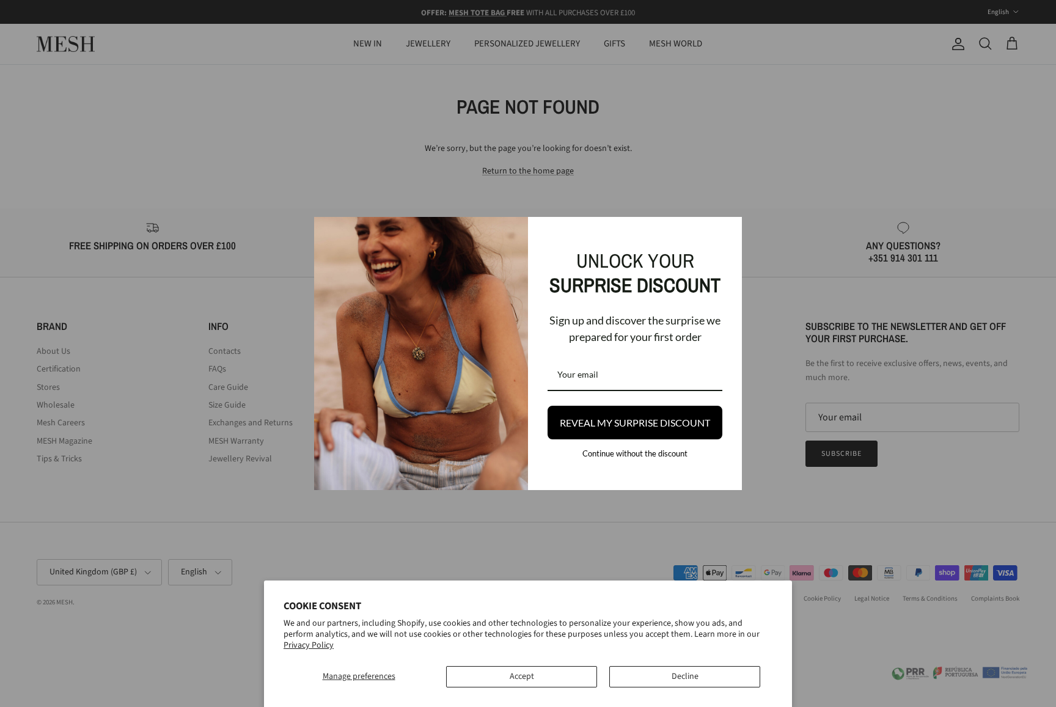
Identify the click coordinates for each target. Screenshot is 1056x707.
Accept (522, 676)
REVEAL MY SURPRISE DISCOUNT (635, 422)
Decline (685, 676)
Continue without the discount (635, 453)
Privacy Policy (309, 645)
